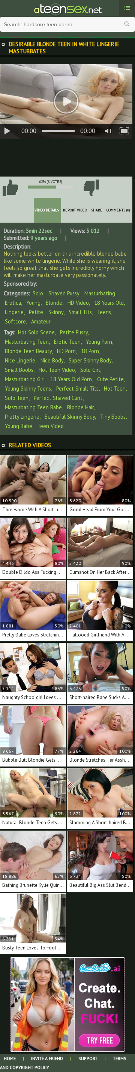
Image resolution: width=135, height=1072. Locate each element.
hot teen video (57, 369)
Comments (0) (118, 210)
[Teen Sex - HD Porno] (67, 8)
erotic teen (67, 341)
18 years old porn (71, 379)
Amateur (41, 321)
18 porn (90, 351)
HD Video (78, 302)
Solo (38, 293)
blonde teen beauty (28, 351)
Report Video (75, 210)
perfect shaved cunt (58, 397)
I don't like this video (91, 188)
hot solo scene (36, 332)
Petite (36, 312)
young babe (18, 426)
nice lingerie (20, 360)
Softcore (15, 321)
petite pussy (74, 332)
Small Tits (80, 312)
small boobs (19, 369)
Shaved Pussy (63, 293)
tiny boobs (113, 416)
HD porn (66, 351)
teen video (51, 426)
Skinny (55, 312)
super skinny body (90, 360)
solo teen (16, 397)
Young (33, 302)
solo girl (90, 369)
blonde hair (80, 407)
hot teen (115, 388)
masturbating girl (25, 379)
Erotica (13, 302)
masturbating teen (27, 341)
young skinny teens (28, 388)
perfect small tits (77, 388)
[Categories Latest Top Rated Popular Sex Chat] (127, 8)
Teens (104, 312)
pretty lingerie (22, 416)
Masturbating (99, 293)
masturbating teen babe (33, 407)
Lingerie (14, 312)
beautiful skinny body (70, 416)
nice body (51, 360)
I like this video (10, 188)
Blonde (54, 302)
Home (10, 1058)
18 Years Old (109, 302)
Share (96, 210)
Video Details (46, 210)
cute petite (110, 379)
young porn (99, 341)
